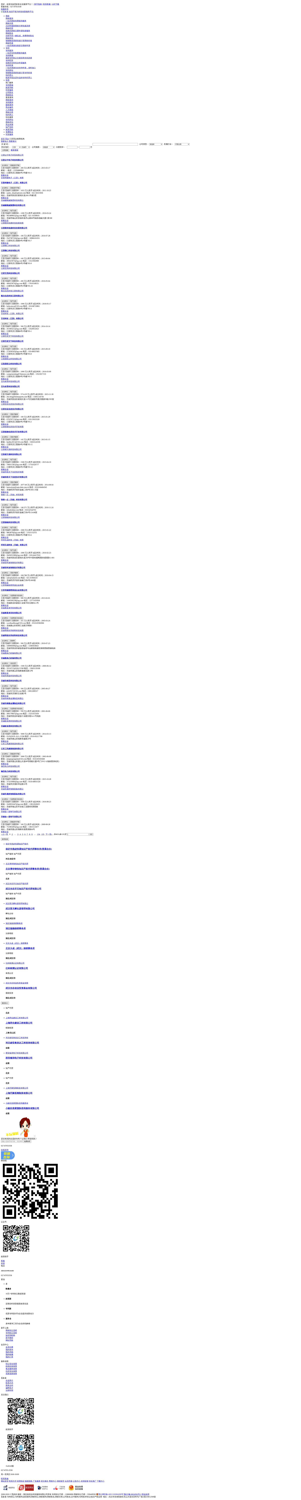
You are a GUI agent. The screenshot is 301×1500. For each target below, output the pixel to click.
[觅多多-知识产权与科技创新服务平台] (17, 12)
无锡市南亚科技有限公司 (11, 676)
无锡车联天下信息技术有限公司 (14, 477)
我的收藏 (9, 1354)
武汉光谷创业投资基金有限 (17, 983)
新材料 (12, 641)
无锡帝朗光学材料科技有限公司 (14, 635)
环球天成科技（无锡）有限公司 (14, 545)
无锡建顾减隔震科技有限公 (12, 200)
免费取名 (9, 132)
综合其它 (13, 663)
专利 (7, 48)
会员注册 (9, 1347)
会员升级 (68, 1481)
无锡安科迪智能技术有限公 (12, 563)
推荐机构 (5, 839)
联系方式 (9, 1383)
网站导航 (9, 1340)
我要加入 (4, 141)
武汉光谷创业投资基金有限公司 (21, 988)
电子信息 (13, 210)
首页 (3, 139)
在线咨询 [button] (4, 1150)
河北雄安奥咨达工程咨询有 (17, 1038)
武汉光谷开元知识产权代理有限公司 (23, 888)
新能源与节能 (15, 165)
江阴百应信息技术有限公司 (12, 404)
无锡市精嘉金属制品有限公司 (13, 703)
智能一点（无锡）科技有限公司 (14, 500)
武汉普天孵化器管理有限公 (17, 904)
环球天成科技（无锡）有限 (12, 540)
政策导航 (9, 130)
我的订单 (9, 1357)
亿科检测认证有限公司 (15, 963)
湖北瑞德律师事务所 (14, 923)
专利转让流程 (11, 1333)
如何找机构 (10, 1335)
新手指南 (38, 4)
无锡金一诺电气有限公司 (11, 812)
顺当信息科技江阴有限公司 (12, 291)
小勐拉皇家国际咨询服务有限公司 (22, 1108)
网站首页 (4, 1481)
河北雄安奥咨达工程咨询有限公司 (22, 1043)
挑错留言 (60, 1481)
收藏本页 (4, 9)
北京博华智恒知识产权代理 (17, 864)
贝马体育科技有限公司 (10, 381)
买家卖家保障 (11, 1374)
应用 (7, 80)
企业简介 (9, 1380)
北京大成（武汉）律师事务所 (20, 948)
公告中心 (76, 1481)
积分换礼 (44, 1481)
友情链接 (84, 1481)
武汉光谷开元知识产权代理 (17, 884)
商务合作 (9, 1385)
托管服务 (9, 134)
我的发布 (9, 1350)
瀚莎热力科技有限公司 (10, 766)
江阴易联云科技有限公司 (11, 359)
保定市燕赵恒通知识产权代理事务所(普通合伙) (29, 849)
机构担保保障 (11, 1366)
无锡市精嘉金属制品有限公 (12, 698)
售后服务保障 (11, 1369)
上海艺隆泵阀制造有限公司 (17, 1088)
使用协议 (20, 1481)
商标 (7, 16)
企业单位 (5, 165)
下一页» (49, 834)
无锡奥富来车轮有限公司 (11, 608)
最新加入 (5, 1003)
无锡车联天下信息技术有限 (12, 472)
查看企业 (4, 175)
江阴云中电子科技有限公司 (12, 155)
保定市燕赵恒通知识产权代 (17, 844)
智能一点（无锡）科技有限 (12, 495)
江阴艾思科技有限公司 (10, 268)
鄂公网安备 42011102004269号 (110, 1494)
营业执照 (145, 1494)
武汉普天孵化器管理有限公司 (20, 908)
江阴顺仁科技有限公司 (10, 246)
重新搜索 (14, 150)
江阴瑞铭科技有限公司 (10, 517)
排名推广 (92, 1481)
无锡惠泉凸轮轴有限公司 (11, 653)
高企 (7, 139)
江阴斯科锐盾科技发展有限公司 (14, 228)
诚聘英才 (9, 1388)
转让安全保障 (11, 1364)
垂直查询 (9, 97)
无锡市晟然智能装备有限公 (12, 789)
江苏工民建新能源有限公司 (12, 744)
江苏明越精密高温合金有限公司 (14, 590)
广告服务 (36, 1481)
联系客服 (47, 4)
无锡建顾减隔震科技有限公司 (13, 205)
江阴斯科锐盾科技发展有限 (12, 223)
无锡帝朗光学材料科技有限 (12, 630)
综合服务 (9, 117)
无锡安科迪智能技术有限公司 (13, 568)
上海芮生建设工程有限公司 (17, 1018)
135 (43, 834)
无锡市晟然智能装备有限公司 (13, 794)
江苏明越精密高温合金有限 (12, 585)
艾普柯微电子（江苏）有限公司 (14, 183)
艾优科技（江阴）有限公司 (12, 314)
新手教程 (9, 1338)
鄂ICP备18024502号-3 (132, 1494)
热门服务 (9, 83)
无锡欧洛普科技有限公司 (11, 721)
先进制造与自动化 (16, 595)
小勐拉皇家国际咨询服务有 (17, 1103)
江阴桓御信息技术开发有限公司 (14, 432)
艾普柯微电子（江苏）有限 (12, 178)
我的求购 (9, 1352)
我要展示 (12, 141)
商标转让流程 (11, 1330)
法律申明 (9, 1390)
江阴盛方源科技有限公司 (11, 449)
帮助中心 (52, 1481)
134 (38, 834)
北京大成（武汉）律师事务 (17, 943)
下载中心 (100, 1481)
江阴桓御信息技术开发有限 (12, 427)
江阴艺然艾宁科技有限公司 (12, 336)
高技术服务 (14, 414)
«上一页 (4, 834)
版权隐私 (28, 1481)
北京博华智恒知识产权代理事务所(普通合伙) (28, 869)
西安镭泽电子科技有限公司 (17, 1053)
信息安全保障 (11, 1371)
